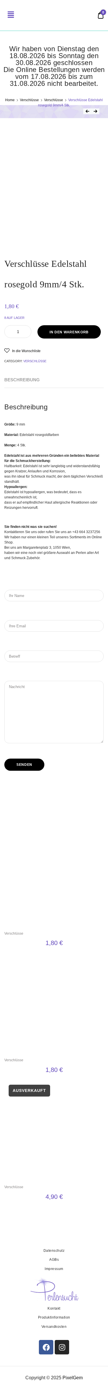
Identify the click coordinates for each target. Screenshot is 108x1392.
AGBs (54, 1259)
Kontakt (54, 1308)
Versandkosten (54, 1326)
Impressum (54, 1269)
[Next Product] (95, 111)
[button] (22, 350)
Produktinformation (54, 1317)
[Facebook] (46, 1347)
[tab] (22, 380)
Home (10, 100)
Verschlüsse (29, 100)
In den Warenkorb (69, 332)
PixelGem (72, 1378)
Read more (54, 1210)
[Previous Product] (87, 111)
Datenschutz (54, 1250)
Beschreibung (22, 379)
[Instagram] (62, 1347)
